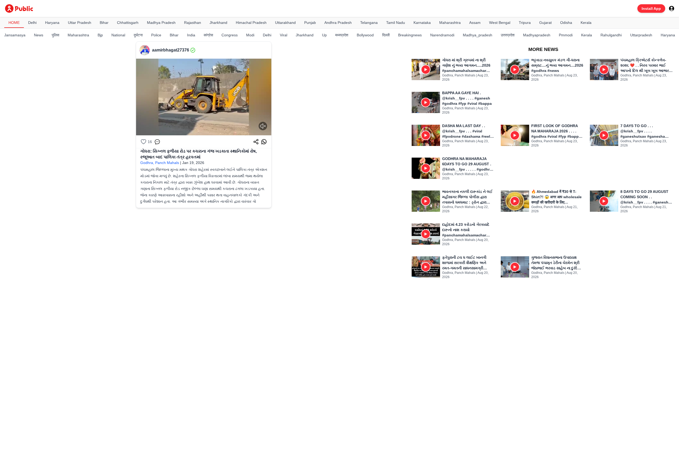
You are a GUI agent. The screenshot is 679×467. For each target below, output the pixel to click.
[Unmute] (263, 126)
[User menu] (671, 8)
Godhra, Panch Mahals (159, 163)
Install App (651, 8)
